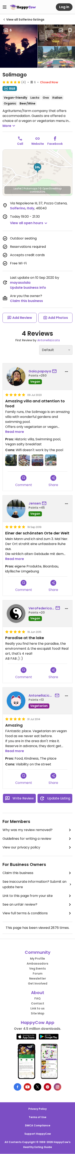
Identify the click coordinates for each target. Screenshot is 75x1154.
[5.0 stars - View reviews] (11, 82)
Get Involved (37, 983)
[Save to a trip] (61, 30)
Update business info (28, 287)
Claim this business (26, 300)
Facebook (55, 143)
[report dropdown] (66, 371)
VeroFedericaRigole (41, 608)
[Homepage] (23, 7)
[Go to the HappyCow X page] (37, 1087)
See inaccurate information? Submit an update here (34, 884)
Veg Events (37, 968)
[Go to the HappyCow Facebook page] (17, 1087)
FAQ (37, 998)
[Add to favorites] (70, 30)
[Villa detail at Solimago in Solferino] (11, 460)
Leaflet (18, 188)
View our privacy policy (21, 847)
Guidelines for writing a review (26, 838)
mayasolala (20, 282)
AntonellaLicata (48, 340)
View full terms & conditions (25, 913)
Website (37, 143)
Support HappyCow (37, 1134)
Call (20, 143)
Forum (37, 973)
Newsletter (37, 978)
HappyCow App (37, 1022)
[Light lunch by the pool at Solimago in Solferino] (37, 460)
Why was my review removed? (27, 829)
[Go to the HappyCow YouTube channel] (27, 1087)
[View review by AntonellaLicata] (16, 701)
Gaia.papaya (40, 371)
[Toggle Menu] (4, 7)
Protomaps (31, 188)
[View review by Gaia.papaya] (16, 377)
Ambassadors (37, 963)
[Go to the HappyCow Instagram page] (57, 1087)
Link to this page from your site (27, 895)
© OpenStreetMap (50, 188)
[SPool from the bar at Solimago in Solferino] (51, 460)
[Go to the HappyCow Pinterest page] (47, 1087)
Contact (37, 1003)
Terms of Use (37, 1117)
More (6, 125)
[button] (37, 168)
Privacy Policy (37, 1109)
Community (37, 952)
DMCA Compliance (37, 1125)
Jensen (35, 503)
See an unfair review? (19, 904)
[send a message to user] (55, 371)
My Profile (37, 958)
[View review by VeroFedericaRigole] (16, 614)
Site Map (37, 1013)
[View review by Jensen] (16, 509)
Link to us (37, 1008)
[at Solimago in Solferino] (24, 460)
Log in (64, 7)
